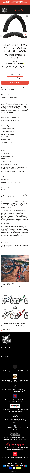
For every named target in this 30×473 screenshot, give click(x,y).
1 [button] (14, 39)
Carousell (11, 457)
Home (14, 42)
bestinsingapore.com (20, 439)
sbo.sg (15, 422)
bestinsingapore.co (17, 449)
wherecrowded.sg (17, 401)
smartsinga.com (17, 372)
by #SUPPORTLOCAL (16, 411)
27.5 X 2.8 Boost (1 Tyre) (15, 78)
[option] (15, 3)
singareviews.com (17, 381)
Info (22, 68)
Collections (6, 352)
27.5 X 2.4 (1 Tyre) (15, 74)
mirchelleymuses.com (17, 391)
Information (6, 356)
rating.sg (15, 429)
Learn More (6, 329)
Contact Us (5, 347)
